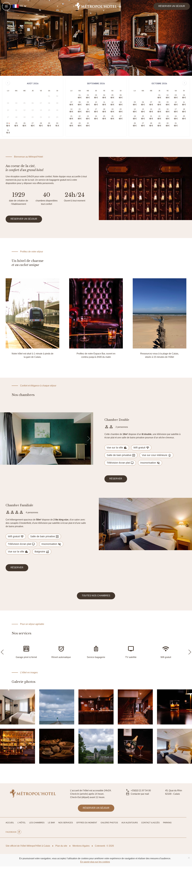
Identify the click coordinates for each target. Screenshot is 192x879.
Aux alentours (129, 822)
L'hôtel (22, 822)
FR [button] (23, 6)
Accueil (10, 822)
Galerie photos (109, 822)
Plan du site (61, 846)
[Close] (189, 858)
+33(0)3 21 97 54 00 (141, 790)
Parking (167, 822)
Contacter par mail (140, 794)
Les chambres (36, 822)
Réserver (115, 478)
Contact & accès (150, 822)
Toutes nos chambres (96, 595)
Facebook (11, 832)
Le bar (51, 822)
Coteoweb (100, 846)
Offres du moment (86, 822)
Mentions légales (81, 846)
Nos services (65, 822)
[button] (6, 6)
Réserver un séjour (171, 6)
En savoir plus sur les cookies (95, 862)
